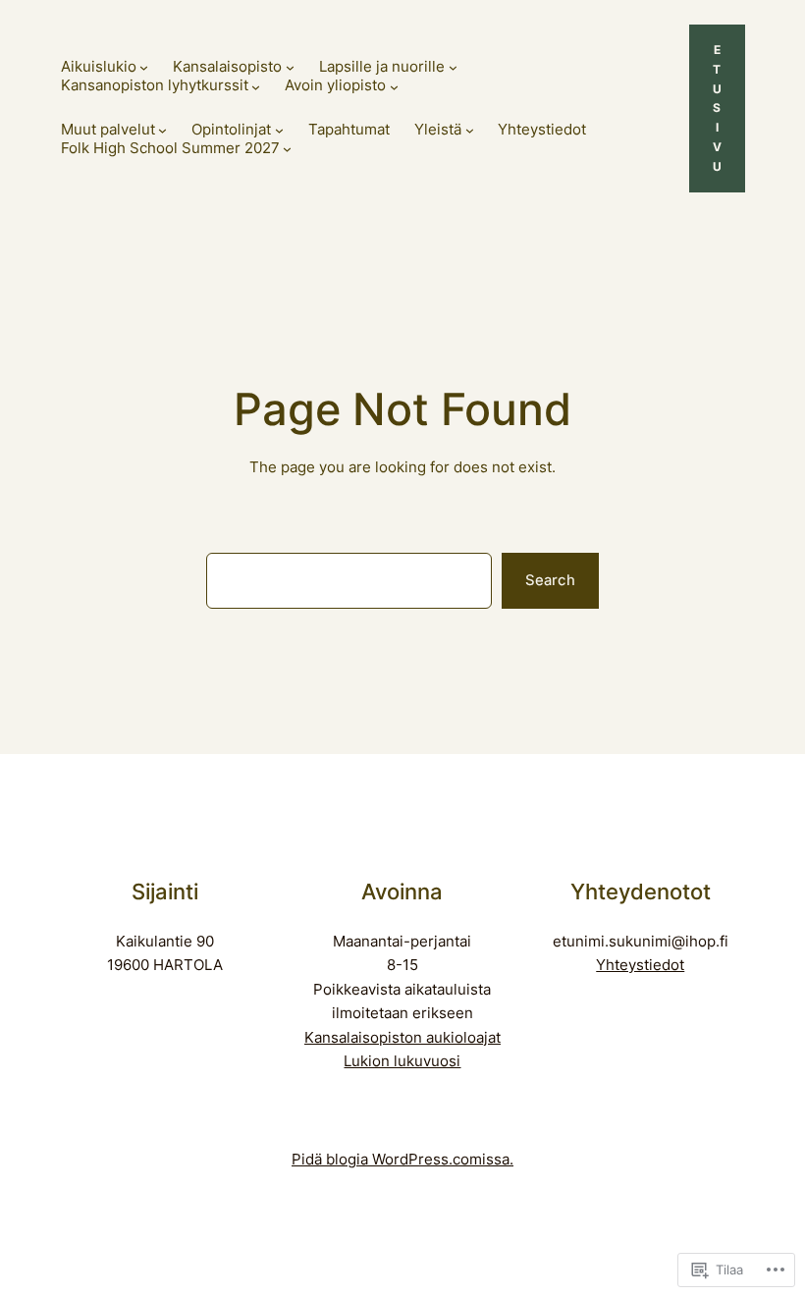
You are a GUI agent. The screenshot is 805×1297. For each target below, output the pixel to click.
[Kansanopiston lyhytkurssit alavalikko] (255, 86)
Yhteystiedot (640, 965)
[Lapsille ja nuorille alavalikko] (453, 67)
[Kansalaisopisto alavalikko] (290, 67)
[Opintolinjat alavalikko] (279, 130)
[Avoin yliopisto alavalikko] (394, 86)
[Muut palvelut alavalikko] (162, 130)
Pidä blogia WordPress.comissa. (402, 1159)
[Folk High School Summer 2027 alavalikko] (287, 148)
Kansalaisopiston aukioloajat (402, 1038)
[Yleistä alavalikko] (469, 130)
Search (550, 580)
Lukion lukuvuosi (402, 1061)
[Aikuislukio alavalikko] (143, 67)
